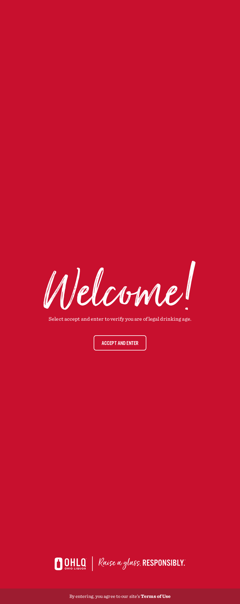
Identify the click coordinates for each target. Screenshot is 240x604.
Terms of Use (156, 596)
